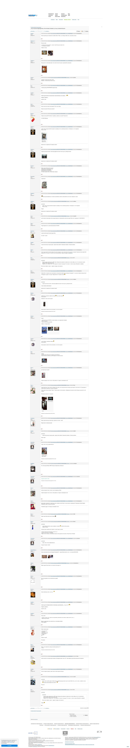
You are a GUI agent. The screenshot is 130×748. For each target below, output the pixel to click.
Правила (72, 728)
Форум (49, 16)
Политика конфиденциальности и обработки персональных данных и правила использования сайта (79, 744)
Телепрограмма (64, 15)
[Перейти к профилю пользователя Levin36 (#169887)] (33, 684)
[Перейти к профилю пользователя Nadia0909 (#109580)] (33, 471)
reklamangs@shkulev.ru (97, 737)
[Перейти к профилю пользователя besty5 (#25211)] (33, 375)
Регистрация (61, 19)
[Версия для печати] (41, 38)
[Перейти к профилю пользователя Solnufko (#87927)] (33, 346)
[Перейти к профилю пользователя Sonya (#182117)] (33, 393)
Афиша (56, 15)
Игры (69, 13)
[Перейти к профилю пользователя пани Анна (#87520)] (32, 237)
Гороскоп (63, 13)
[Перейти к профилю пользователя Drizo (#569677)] (33, 664)
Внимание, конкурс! (67, 19)
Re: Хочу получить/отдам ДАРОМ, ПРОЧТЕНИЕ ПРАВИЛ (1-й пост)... (60, 77)
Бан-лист (68, 728)
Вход (78, 19)
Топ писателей (63, 728)
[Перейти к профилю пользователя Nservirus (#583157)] (33, 597)
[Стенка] (44, 409)
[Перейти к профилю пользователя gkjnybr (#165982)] (33, 584)
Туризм (56, 13)
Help (75, 728)
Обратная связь (80, 728)
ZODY (69, 15)
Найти (57, 19)
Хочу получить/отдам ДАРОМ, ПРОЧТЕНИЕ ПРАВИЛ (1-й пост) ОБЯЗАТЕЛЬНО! (62, 33)
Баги (36, 719)
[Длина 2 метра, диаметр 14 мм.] (44, 139)
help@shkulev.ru (35, 746)
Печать (79, 31)
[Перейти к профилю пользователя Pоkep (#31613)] (32, 651)
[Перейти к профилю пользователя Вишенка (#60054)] (33, 121)
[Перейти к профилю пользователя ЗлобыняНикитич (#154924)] (32, 556)
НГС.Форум (32, 27)
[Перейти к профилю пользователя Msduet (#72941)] (33, 529)
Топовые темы (74, 19)
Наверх (128, 746)
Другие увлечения (38, 27)
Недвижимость (51, 13)
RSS (82, 31)
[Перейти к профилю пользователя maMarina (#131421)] (33, 134)
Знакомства (50, 15)
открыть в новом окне (73, 716)
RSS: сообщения (56, 728)
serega (35, 719)
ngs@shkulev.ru (39, 744)
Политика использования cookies (70, 743)
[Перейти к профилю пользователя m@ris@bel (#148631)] (32, 448)
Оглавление (53, 19)
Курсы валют (57, 16)
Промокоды (63, 16)
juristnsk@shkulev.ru (51, 745)
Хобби (35, 27)
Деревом (87, 31)
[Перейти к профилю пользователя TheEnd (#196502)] (33, 571)
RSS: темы (50, 728)
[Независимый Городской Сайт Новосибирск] (33, 16)
